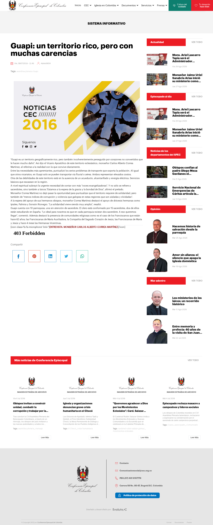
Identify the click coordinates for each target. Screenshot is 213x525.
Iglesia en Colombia (105, 5)
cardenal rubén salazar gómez (131, 429)
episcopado (180, 425)
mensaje (39, 429)
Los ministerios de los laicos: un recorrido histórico (187, 301)
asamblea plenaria (24, 71)
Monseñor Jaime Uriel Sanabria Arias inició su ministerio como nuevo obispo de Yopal (187, 81)
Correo (169, 522)
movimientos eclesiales (123, 431)
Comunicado (192, 425)
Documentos (129, 5)
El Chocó (72, 429)
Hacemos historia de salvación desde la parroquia (186, 229)
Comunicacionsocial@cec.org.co (136, 471)
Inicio (78, 5)
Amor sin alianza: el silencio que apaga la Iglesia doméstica (186, 258)
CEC (86, 5)
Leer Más (45, 437)
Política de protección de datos (139, 495)
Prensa (161, 5)
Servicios (146, 5)
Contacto (124, 463)
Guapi (35, 71)
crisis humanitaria (85, 429)
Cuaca (170, 425)
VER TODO (196, 42)
